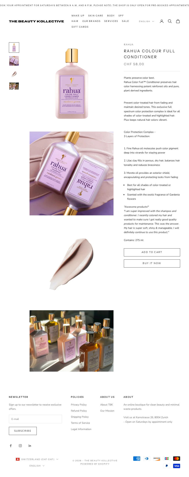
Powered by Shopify (95, 464)
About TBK (106, 404)
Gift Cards (80, 26)
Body (111, 15)
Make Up (78, 15)
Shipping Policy (80, 417)
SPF (121, 15)
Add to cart (152, 252)
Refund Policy (79, 411)
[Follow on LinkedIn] (30, 446)
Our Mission (107, 411)
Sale (125, 21)
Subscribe (22, 431)
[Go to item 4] (14, 86)
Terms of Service (80, 423)
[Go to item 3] (14, 74)
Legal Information (81, 429)
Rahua (129, 44)
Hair (75, 21)
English (144, 21)
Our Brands (91, 21)
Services (111, 21)
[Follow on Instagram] (20, 446)
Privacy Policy (79, 404)
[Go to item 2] (14, 61)
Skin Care (95, 15)
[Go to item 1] (14, 47)
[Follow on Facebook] (11, 446)
